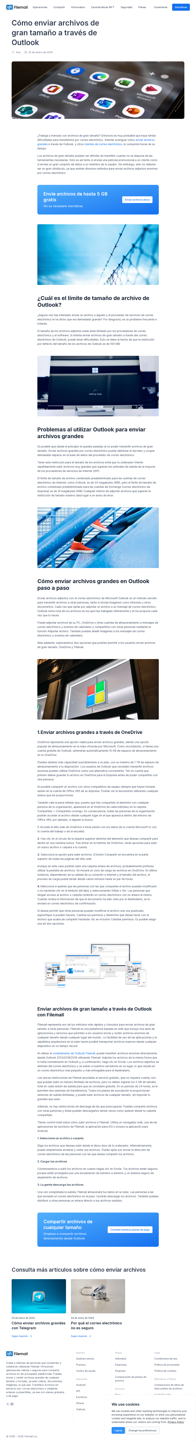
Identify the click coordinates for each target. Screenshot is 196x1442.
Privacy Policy (176, 1422)
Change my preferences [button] (142, 1430)
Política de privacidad (166, 1364)
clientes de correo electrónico (103, 144)
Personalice (78, 7)
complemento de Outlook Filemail (74, 1053)
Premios (81, 1364)
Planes (142, 7)
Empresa (120, 1370)
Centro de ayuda (85, 1370)
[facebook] (11, 1404)
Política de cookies (165, 1370)
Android (80, 1384)
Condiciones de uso (165, 1358)
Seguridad (126, 7)
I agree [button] (118, 1430)
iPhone (80, 1403)
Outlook (80, 1409)
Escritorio (81, 1397)
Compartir (59, 7)
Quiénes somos (85, 1358)
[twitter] (7, 1404)
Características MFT (102, 7)
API (78, 1391)
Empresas (121, 1364)
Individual (120, 1358)
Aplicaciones (40, 7)
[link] (176, 1422)
